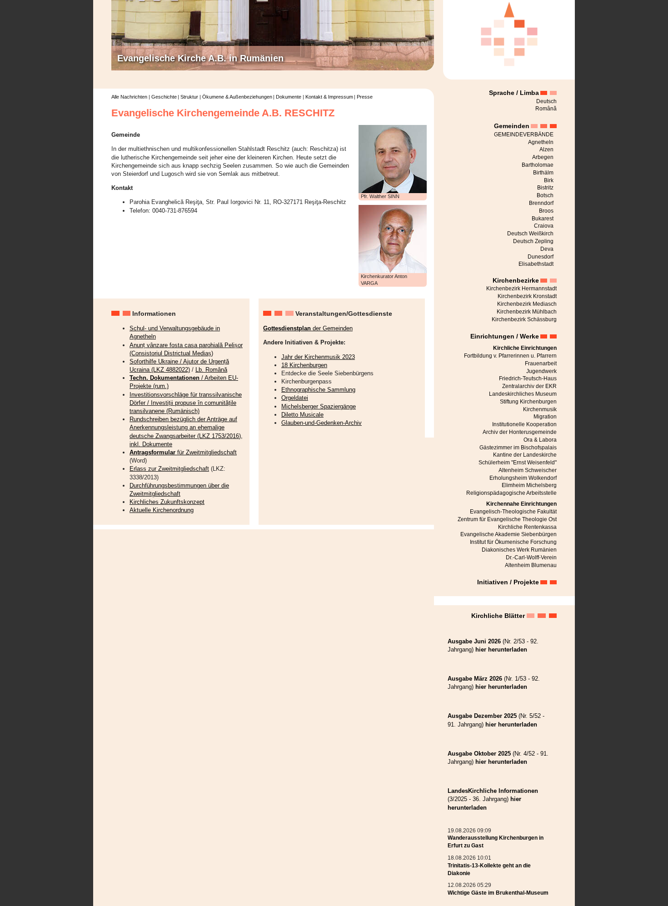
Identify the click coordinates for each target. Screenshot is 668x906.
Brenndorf (541, 203)
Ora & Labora (540, 440)
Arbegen (542, 157)
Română (546, 108)
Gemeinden (511, 125)
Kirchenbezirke (516, 280)
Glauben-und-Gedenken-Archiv (321, 422)
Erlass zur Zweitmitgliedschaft (169, 468)
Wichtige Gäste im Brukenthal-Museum (498, 893)
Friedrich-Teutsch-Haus (528, 378)
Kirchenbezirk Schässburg (524, 319)
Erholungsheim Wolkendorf (523, 478)
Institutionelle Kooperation (524, 424)
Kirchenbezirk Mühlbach (527, 312)
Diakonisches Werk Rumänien (519, 550)
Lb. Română (211, 369)
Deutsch (546, 101)
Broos (546, 211)
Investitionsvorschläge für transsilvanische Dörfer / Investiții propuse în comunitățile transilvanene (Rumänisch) (186, 402)
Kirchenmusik (540, 409)
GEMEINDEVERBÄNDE (523, 134)
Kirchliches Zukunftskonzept (167, 501)
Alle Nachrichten (129, 97)
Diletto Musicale (302, 414)
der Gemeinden (308, 328)
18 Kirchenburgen (304, 365)
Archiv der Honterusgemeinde (520, 432)
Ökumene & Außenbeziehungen (237, 97)
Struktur (189, 97)
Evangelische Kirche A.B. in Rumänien (200, 58)
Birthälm (543, 172)
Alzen (546, 149)
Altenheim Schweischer (528, 470)
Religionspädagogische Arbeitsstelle (511, 493)
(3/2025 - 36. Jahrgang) (493, 799)
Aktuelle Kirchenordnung (162, 510)
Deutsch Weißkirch (530, 233)
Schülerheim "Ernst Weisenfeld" (518, 462)
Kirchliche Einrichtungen (525, 348)
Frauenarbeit (541, 363)
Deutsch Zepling (533, 241)
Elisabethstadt (535, 264)
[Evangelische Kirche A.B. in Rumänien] (509, 32)
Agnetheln (540, 142)
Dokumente (288, 97)
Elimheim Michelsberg (529, 485)
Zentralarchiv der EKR (529, 386)
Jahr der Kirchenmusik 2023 (318, 356)
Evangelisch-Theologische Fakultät (513, 511)
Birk (548, 180)
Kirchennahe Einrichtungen (521, 504)
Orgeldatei (294, 397)
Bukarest (542, 218)
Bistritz (545, 187)
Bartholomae (537, 165)
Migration (545, 416)
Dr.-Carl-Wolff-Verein (531, 557)
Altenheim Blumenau (531, 565)
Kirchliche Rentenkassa (527, 527)
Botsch (545, 195)
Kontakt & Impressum (329, 97)
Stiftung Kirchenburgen (528, 401)
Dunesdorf (540, 257)
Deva (546, 249)
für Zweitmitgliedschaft (183, 452)
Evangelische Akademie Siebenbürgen (508, 534)
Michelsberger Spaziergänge (318, 406)
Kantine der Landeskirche (525, 455)
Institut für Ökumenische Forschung (513, 542)
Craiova (543, 226)
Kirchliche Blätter (498, 615)
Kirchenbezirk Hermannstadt (521, 288)
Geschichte (164, 97)
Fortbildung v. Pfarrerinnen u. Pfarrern (510, 356)
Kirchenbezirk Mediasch (527, 304)
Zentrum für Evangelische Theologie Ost (507, 519)
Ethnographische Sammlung (318, 389)
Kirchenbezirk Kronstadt (527, 296)
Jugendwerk (541, 371)
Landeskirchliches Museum (523, 394)
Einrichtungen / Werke (504, 336)
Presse (365, 97)
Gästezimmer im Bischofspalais (518, 447)
